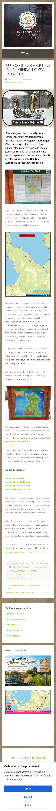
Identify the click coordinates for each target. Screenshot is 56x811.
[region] (28, 786)
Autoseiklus (41, 567)
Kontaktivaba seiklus (15, 614)
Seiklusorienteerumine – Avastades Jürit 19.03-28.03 (27, 592)
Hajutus (10, 571)
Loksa (29, 574)
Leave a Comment (15, 82)
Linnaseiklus (11, 625)
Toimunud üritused (40, 563)
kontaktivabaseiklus (16, 574)
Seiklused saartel (13, 630)
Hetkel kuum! (24, 563)
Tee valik (28, 797)
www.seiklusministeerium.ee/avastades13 (24, 552)
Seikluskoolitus (12, 636)
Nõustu (28, 789)
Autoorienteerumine (27, 567)
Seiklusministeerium (16, 578)
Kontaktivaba (30, 571)
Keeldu (28, 805)
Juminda (19, 571)
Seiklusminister (35, 79)
